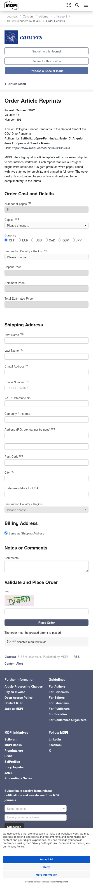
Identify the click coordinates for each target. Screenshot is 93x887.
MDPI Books (13, 745)
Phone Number (16, 382)
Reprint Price (13, 267)
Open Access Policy (19, 697)
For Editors (57, 697)
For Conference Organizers (67, 720)
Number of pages (18, 203)
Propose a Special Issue (46, 71)
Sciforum (11, 739)
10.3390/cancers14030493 (24, 21)
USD (39, 240)
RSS (77, 656)
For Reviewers (59, 692)
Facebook (55, 745)
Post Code (14, 456)
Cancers (28, 16)
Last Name (14, 350)
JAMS (9, 772)
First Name (14, 335)
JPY (79, 240)
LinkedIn (55, 739)
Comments (12, 558)
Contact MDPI (14, 703)
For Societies (58, 714)
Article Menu (15, 84)
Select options (16, 808)
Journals (12, 16)
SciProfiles (12, 761)
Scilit (8, 756)
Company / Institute (17, 413)
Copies (12, 219)
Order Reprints (55, 21)
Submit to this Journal (46, 51)
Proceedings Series (18, 778)
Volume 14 (45, 16)
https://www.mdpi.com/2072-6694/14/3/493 (41, 148)
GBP (66, 240)
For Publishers (59, 708)
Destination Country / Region (25, 251)
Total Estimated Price (19, 298)
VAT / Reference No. (18, 398)
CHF (12, 240)
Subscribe (14, 827)
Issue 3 (62, 16)
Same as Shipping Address (26, 533)
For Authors (57, 686)
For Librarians (59, 703)
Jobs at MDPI (14, 708)
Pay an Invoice (15, 692)
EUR (25, 240)
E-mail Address (17, 366)
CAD (52, 240)
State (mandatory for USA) (22, 488)
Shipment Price (15, 283)
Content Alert (14, 663)
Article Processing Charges (24, 686)
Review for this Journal (46, 61)
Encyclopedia (14, 767)
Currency (10, 235)
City (9, 472)
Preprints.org (14, 750)
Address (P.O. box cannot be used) (30, 429)
